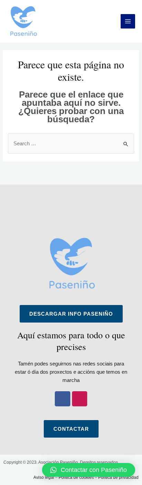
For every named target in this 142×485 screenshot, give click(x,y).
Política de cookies (76, 477)
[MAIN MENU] (128, 21)
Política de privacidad (118, 477)
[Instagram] (80, 399)
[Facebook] (62, 399)
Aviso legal (43, 477)
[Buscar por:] (71, 143)
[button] (88, 470)
